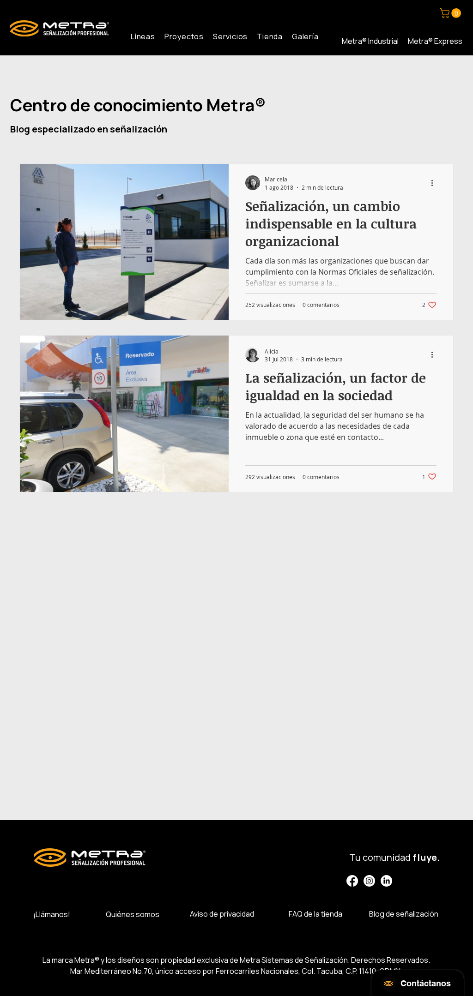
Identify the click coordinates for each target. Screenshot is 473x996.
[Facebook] (352, 881)
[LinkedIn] (386, 881)
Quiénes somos (132, 914)
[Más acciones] (435, 182)
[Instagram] (369, 881)
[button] (451, 13)
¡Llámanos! (51, 914)
